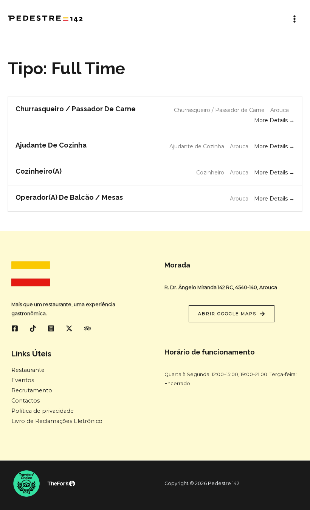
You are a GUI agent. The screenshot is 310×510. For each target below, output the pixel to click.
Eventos (22, 380)
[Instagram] (51, 328)
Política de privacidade (42, 410)
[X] (69, 328)
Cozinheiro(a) (39, 171)
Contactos (25, 400)
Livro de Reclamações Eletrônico (56, 421)
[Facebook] (14, 328)
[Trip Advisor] (87, 328)
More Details (271, 120)
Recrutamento (31, 390)
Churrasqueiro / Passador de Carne (76, 109)
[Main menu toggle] (294, 18)
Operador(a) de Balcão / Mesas (69, 197)
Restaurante (28, 370)
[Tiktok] (32, 328)
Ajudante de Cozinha (51, 145)
